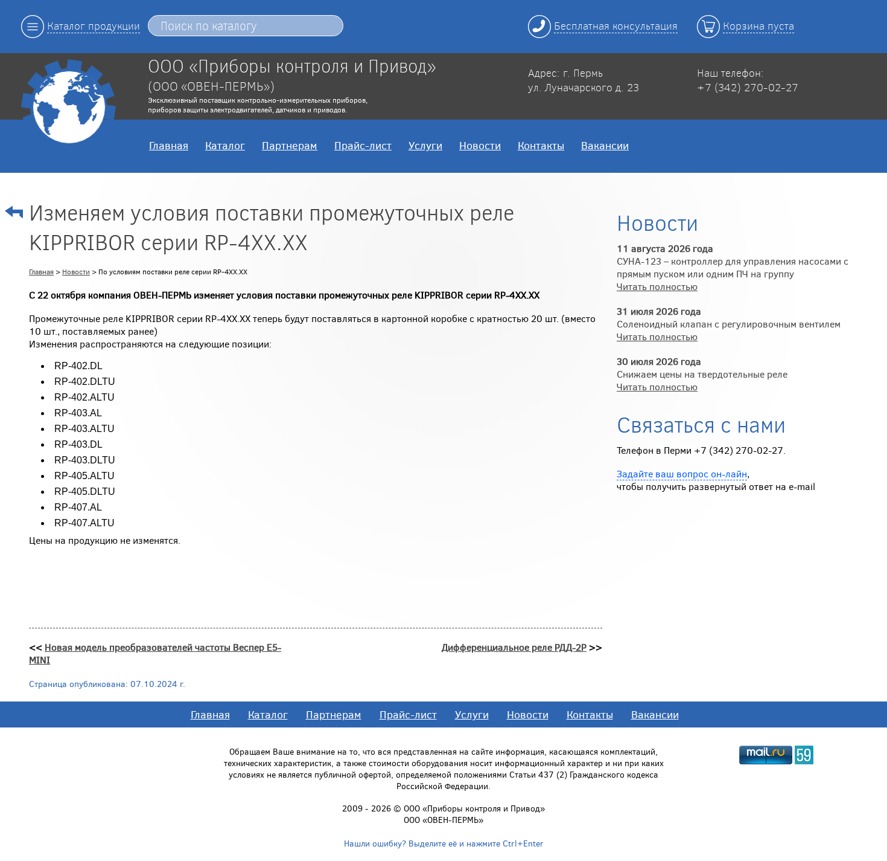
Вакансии (605, 145)
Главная (168, 145)
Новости (480, 145)
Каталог (225, 145)
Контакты (541, 145)
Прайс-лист (363, 145)
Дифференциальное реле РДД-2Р (514, 646)
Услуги (425, 145)
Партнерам (289, 145)
